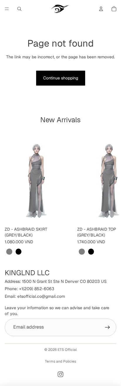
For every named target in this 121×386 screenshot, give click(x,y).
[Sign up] (107, 327)
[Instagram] (60, 374)
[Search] (19, 8)
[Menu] (7, 9)
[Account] (101, 8)
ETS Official (67, 349)
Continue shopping (60, 78)
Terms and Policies (60, 361)
